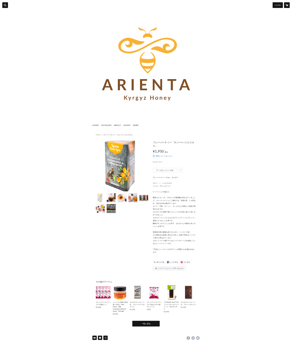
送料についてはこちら (164, 156)
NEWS (136, 125)
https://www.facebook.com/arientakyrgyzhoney (188, 338)
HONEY (127, 125)
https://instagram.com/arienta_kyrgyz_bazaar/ (193, 338)
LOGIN (278, 5)
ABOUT (117, 125)
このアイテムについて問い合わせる (171, 268)
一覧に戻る (146, 323)
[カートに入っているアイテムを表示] (287, 5)
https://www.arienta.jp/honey (198, 338)
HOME (95, 125)
